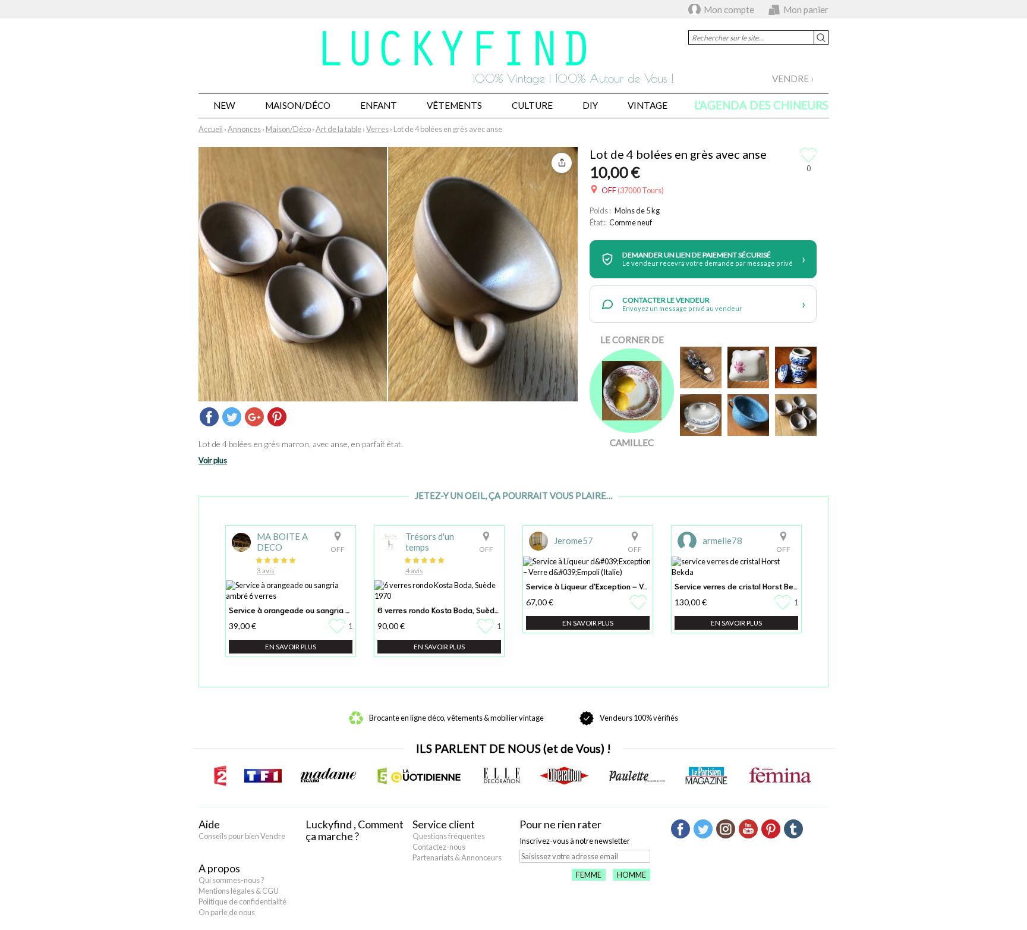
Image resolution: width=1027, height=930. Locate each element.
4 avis (414, 570)
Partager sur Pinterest (276, 416)
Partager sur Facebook (209, 416)
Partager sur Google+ (254, 416)
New (224, 105)
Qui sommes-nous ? (231, 880)
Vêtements (454, 105)
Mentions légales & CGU (239, 891)
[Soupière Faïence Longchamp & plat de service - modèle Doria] (701, 415)
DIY (590, 105)
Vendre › (793, 78)
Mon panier (805, 9)
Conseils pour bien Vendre (242, 836)
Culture (532, 105)
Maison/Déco (297, 105)
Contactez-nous (438, 847)
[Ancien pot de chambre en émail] (748, 415)
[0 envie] (640, 602)
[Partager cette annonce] (562, 163)
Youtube (748, 828)
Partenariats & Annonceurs (457, 857)
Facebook (680, 828)
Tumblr (793, 828)
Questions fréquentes (448, 836)
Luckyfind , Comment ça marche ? (354, 830)
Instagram (725, 828)
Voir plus (213, 460)
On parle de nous (227, 912)
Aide (209, 824)
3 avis (266, 570)
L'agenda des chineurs (761, 105)
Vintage (647, 105)
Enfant (378, 105)
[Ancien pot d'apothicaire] (796, 367)
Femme (588, 874)
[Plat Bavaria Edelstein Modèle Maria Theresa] (748, 367)
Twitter (703, 828)
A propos (219, 868)
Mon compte (729, 9)
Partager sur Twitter (231, 416)
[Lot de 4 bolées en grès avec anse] (796, 415)
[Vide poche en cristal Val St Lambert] (701, 367)
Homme (631, 874)
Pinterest (770, 828)
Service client (443, 824)
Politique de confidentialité (242, 901)
